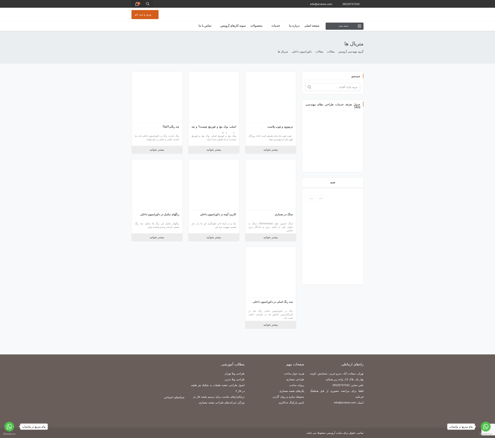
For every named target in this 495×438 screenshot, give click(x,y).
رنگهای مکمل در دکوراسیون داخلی (159, 214)
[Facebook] (172, 412)
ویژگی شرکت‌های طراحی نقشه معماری (222, 402)
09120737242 (351, 4)
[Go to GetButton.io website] (486, 434)
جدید (332, 182)
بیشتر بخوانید (270, 149)
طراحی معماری (295, 379)
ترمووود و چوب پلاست (280, 126)
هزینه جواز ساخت (294, 373)
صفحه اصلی (311, 25)
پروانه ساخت (296, 385)
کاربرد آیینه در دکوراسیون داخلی (218, 214)
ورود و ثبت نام (143, 14)
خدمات (275, 25)
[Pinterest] (162, 412)
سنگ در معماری (284, 214)
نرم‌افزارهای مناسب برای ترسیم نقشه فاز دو (219, 396)
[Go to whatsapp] (486, 426)
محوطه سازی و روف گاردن (288, 396)
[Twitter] (177, 412)
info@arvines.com (321, 4)
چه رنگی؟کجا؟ (171, 126)
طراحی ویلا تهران (235, 373)
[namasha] (149, 412)
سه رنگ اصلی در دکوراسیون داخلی (273, 301)
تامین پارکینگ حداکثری (291, 402)
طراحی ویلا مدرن (235, 379)
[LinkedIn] (183, 412)
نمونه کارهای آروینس (233, 25)
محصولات (256, 25)
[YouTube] (144, 412)
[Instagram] (167, 412)
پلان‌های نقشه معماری (291, 390)
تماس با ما (205, 25)
